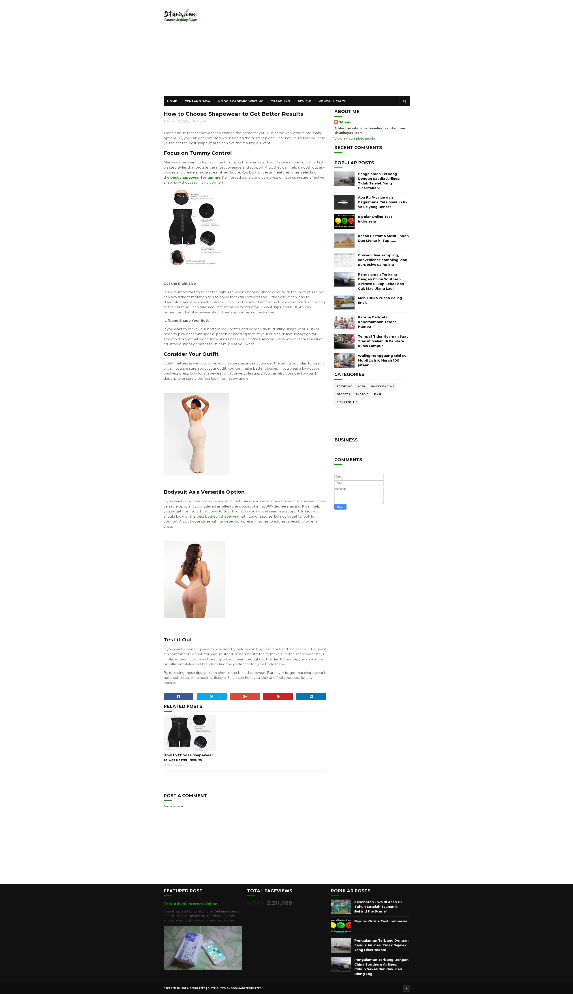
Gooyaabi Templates (246, 988)
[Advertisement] (286, 62)
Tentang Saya (197, 101)
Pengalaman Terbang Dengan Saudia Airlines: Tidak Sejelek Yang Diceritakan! (381, 945)
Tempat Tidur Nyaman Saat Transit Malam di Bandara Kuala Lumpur (383, 341)
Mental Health (333, 101)
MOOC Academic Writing (241, 101)
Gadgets (343, 394)
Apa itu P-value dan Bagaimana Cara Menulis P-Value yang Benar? (382, 202)
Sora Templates (193, 988)
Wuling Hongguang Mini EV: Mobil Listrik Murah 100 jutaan (382, 360)
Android (362, 394)
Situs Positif (347, 402)
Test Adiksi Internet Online (190, 904)
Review (304, 101)
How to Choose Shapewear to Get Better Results (188, 757)
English (201, 121)
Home (172, 101)
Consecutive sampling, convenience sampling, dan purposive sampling (382, 260)
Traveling (280, 101)
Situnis (345, 122)
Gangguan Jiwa (382, 386)
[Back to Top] (406, 988)
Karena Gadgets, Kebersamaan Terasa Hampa (377, 322)
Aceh (361, 386)
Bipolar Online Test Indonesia (380, 921)
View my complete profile (354, 139)
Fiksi (377, 394)
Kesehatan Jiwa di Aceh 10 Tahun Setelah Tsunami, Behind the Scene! (378, 906)
